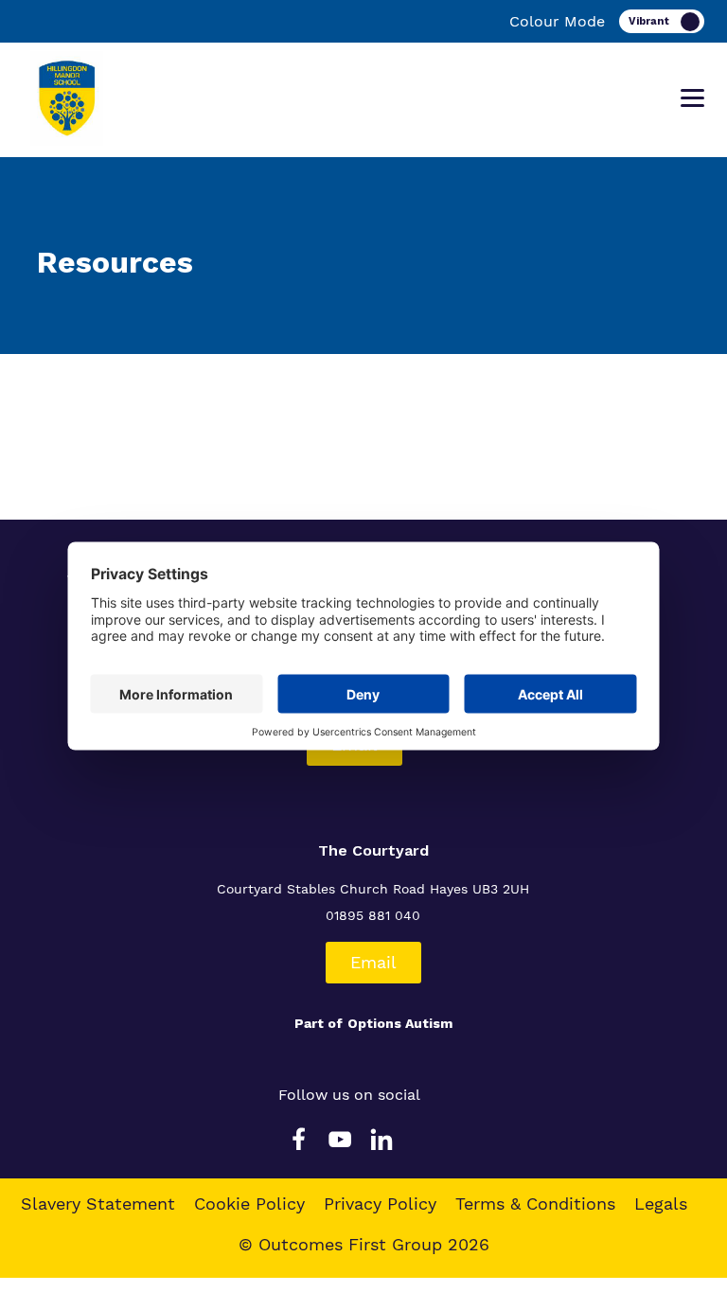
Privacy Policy (380, 1203)
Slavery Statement (98, 1203)
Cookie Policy (249, 1203)
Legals (660, 1203)
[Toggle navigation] (692, 98)
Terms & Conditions (535, 1203)
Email (373, 962)
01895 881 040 (373, 915)
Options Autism (399, 1023)
